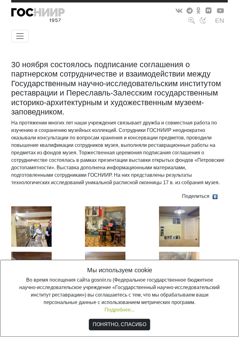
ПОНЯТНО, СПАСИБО (119, 324)
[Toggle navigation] (20, 36)
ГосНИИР (49, 16)
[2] (105, 226)
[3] (179, 226)
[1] (31, 226)
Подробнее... (119, 309)
